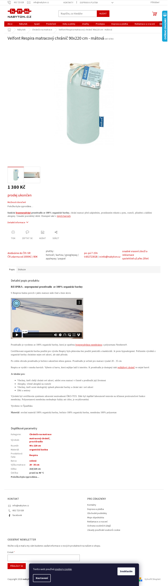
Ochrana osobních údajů (99, 525)
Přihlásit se (16, 566)
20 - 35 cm (34, 464)
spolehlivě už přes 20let (135, 258)
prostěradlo (36, 441)
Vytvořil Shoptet (152, 579)
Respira (33, 455)
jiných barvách (64, 216)
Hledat (103, 13)
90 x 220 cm (35, 445)
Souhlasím (126, 571)
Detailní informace (16, 222)
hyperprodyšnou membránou (88, 345)
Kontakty (68, 2)
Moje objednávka (95, 517)
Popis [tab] (12, 269)
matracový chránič (39, 438)
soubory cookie (63, 569)
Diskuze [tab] (22, 269)
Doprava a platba (89, 2)
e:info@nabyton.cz (109, 257)
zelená (32, 461)
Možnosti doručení (17, 202)
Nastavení (42, 578)
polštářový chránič (126, 367)
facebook (17, 515)
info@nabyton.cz (20, 505)
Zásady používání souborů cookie (103, 530)
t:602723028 (90, 257)
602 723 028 (18, 510)
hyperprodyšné (23, 213)
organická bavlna (38, 449)
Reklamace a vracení (97, 521)
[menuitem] (10, 24)
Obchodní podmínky (97, 513)
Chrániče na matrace (40, 434)
